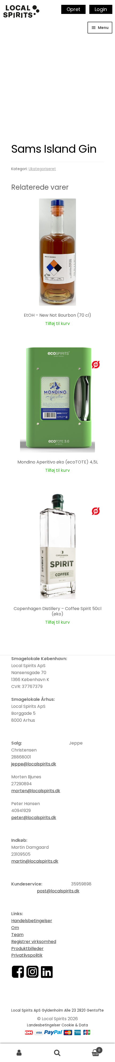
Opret (73, 9)
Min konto (19, 1053)
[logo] (21, 11)
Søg (57, 1053)
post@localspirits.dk (58, 891)
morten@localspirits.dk (35, 791)
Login (101, 9)
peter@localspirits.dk (33, 817)
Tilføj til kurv (57, 323)
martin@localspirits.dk (34, 861)
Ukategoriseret (42, 168)
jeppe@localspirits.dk (33, 764)
